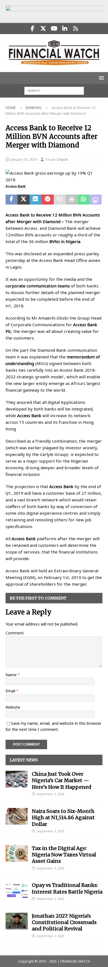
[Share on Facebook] (11, 200)
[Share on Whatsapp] (83, 200)
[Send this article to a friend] (60, 200)
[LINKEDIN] (65, 28)
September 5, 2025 (50, 794)
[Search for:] (54, 90)
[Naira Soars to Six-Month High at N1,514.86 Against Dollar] (17, 816)
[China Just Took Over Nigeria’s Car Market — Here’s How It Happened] (17, 779)
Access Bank (29, 415)
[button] (100, 77)
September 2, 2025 (50, 936)
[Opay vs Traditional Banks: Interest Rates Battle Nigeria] (17, 890)
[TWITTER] (43, 28)
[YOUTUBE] (54, 28)
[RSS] (76, 28)
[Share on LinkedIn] (36, 200)
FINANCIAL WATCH (75, 961)
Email (11, 690)
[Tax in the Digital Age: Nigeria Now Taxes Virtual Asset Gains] (17, 853)
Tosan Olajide (56, 159)
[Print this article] (72, 200)
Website (13, 707)
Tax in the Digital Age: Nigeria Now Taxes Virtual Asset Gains (64, 854)
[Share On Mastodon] (96, 200)
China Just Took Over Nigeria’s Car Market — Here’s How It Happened (61, 780)
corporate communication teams (38, 286)
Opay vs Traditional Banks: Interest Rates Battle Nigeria (67, 888)
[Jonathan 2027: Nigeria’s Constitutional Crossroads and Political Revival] (17, 921)
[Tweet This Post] (23, 200)
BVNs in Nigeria (64, 241)
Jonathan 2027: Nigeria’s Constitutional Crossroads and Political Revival (64, 922)
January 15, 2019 (24, 159)
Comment (15, 633)
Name (12, 674)
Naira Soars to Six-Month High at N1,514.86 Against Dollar (63, 817)
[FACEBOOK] (32, 28)
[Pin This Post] (47, 200)
